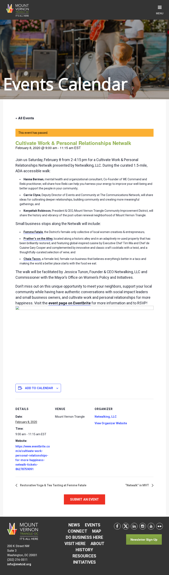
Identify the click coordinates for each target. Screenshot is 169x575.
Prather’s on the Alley (38, 238)
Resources (84, 556)
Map (96, 531)
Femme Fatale (33, 232)
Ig (143, 526)
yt (151, 526)
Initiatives (84, 562)
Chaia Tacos (32, 259)
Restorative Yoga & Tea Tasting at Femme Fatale (52, 485)
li (134, 526)
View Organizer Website (111, 423)
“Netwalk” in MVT (137, 485)
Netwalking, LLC (106, 416)
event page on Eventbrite (69, 303)
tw (126, 526)
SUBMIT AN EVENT (84, 499)
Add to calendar (39, 388)
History (84, 550)
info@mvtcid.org (19, 564)
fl (159, 526)
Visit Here (75, 544)
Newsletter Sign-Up (143, 539)
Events (92, 525)
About (97, 544)
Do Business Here (84, 537)
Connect (77, 531)
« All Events (24, 118)
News (74, 525)
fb (117, 526)
